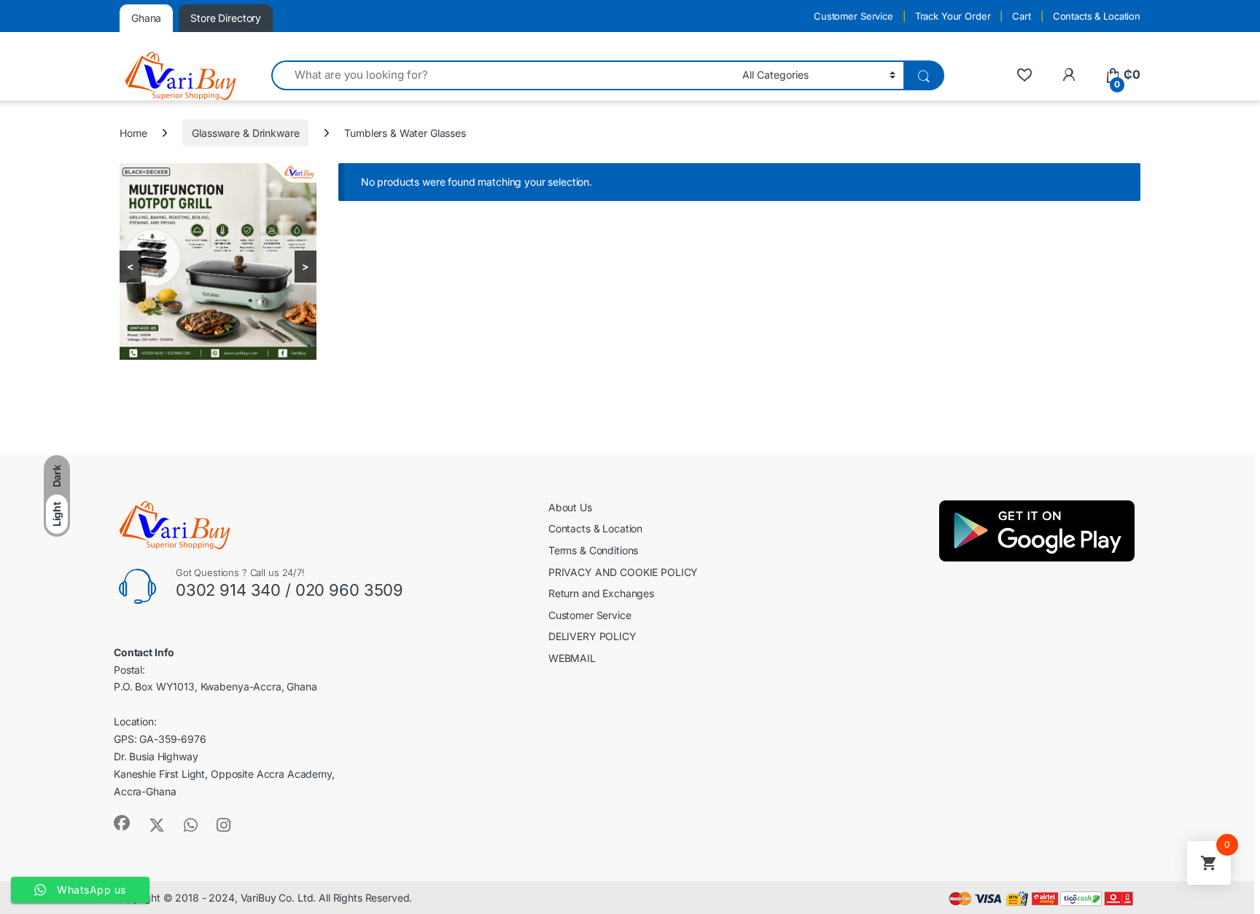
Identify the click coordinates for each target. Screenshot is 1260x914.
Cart (1021, 16)
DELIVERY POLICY (592, 636)
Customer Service (853, 16)
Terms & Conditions (593, 550)
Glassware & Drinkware (245, 133)
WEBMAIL (572, 658)
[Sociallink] (122, 823)
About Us (570, 507)
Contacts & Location (1096, 16)
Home (133, 133)
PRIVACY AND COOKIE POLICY (623, 572)
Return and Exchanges (601, 593)
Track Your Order (953, 16)
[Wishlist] (1024, 75)
